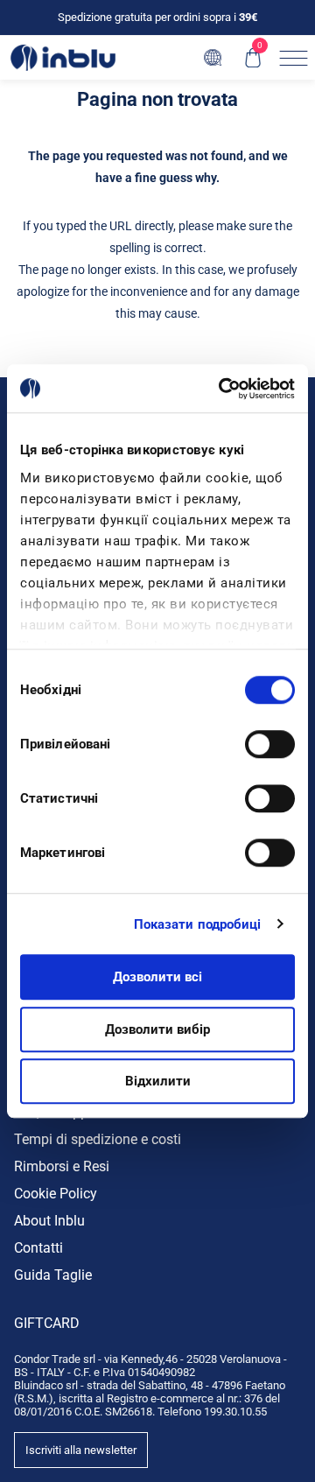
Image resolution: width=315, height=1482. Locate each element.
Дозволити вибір (157, 1029)
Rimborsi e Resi (61, 1166)
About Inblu (49, 1220)
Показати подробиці (198, 924)
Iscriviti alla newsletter (80, 1450)
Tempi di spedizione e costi (97, 1139)
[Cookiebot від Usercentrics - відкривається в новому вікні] (222, 388)
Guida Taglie (53, 1275)
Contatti (38, 1248)
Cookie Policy (55, 1193)
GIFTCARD (47, 1323)
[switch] (270, 744)
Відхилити (158, 1081)
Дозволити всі (157, 977)
